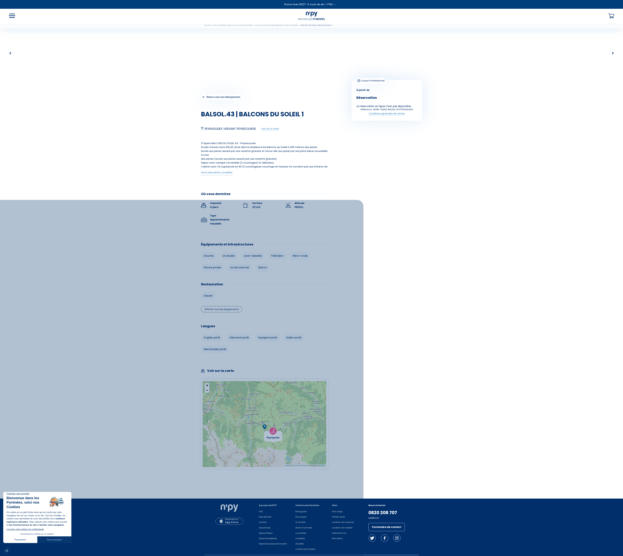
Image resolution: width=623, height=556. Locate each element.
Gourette (299, 544)
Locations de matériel (342, 527)
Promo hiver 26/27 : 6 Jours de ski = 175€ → (310, 4)
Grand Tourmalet (303, 527)
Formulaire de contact (386, 527)
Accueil (207, 25)
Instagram (397, 538)
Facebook (384, 538)
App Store (231, 522)
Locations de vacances (343, 522)
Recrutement (265, 517)
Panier (611, 16)
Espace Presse (265, 533)
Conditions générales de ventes (387, 113)
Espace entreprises (268, 538)
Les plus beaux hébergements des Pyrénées (277, 25)
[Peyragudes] (282, 433)
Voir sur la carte (270, 128)
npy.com (321, 465)
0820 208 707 (382, 512)
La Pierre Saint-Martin (305, 549)
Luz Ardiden (300, 533)
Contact (263, 522)
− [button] (207, 390)
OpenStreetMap (299, 465)
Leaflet (287, 465)
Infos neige (337, 511)
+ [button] (207, 385)
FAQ (261, 511)
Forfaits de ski (338, 517)
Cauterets (300, 538)
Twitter (372, 538)
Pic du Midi (300, 522)
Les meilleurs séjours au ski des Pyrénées (233, 25)
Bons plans (337, 538)
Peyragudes (301, 511)
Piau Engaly (300, 517)
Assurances (264, 527)
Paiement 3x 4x (339, 533)
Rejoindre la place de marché (273, 544)
